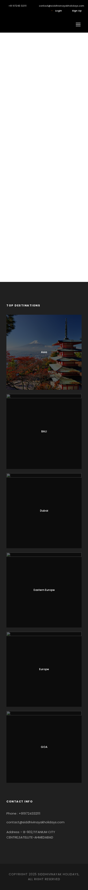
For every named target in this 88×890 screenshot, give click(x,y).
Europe (44, 669)
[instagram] (7, 10)
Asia (44, 352)
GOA (44, 747)
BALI (44, 431)
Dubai (44, 511)
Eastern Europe (44, 590)
